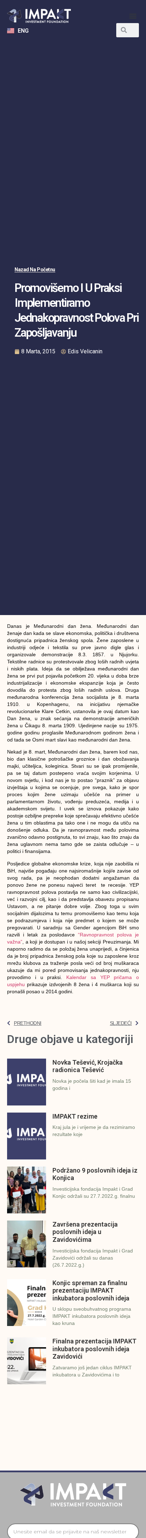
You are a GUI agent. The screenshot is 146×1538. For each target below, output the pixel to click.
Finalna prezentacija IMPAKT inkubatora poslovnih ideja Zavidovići (94, 1348)
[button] (133, 16)
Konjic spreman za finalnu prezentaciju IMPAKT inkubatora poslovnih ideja (90, 1290)
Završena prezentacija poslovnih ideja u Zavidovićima (85, 1232)
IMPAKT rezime (74, 1116)
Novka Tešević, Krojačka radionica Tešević (87, 1066)
